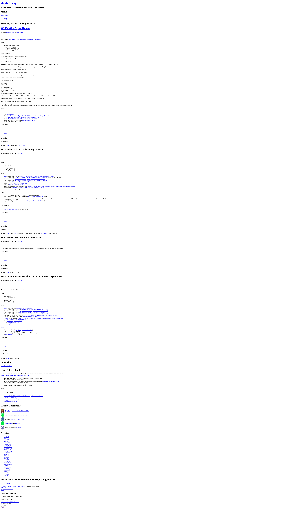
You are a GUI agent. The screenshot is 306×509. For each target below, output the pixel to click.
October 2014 (7, 449)
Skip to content (4, 15)
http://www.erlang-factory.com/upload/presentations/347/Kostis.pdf (40, 315)
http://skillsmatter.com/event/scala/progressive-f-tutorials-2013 (23, 117)
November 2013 (8, 465)
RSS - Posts (7, 483)
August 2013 (7, 470)
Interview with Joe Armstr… (22, 415)
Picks (2, 327)
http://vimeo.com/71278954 (29, 120)
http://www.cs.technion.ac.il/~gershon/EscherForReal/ (27, 201)
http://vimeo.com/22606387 (29, 316)
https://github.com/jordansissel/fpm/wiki (16, 319)
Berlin (16, 179)
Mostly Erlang (8, 3)
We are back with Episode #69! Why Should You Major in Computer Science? (23, 396)
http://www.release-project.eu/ (19, 183)
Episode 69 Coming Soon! (10, 397)
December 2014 (8, 447)
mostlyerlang (19, 32)
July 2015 (6, 437)
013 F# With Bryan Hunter (15, 28)
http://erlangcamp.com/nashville (24, 308)
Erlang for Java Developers (11, 209)
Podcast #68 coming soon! (10, 401)
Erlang (5, 176)
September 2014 (8, 451)
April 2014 (6, 458)
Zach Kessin (44, 233)
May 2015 (6, 439)
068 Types (6, 400)
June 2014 (6, 455)
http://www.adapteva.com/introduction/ (22, 182)
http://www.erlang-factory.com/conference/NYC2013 (34, 309)
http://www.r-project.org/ (11, 334)
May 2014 (6, 457)
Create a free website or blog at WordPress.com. (13, 486)
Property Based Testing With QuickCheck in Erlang (15, 375)
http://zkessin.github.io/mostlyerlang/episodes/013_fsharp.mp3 (25, 39)
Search (2, 388)
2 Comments (21, 145)
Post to (2, 506)
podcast (7, 145)
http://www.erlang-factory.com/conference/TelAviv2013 (33, 180)
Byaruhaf (7, 411)
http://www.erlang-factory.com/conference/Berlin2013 (31, 179)
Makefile (6, 318)
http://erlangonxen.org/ (17, 184)
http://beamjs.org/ (11, 114)
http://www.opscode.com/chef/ (14, 321)
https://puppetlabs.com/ (13, 322)
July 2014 (6, 454)
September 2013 (8, 468)
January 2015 (7, 445)
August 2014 (7, 452)
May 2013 (6, 474)
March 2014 (7, 460)
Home (5, 18)
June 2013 (6, 472)
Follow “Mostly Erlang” (8, 493)
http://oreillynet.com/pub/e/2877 (36, 196)
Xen (10, 184)
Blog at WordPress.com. (7, 489)
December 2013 (8, 464)
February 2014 (7, 461)
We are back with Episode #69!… (20, 411)
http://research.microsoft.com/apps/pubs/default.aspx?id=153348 (28, 187)
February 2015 (7, 444)
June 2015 (6, 438)
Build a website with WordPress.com (10, 502)
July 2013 (6, 471)
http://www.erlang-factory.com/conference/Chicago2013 (33, 177)
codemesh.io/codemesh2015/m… (50, 381)
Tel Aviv (17, 180)
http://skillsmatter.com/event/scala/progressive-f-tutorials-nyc (23, 118)
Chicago (17, 177)
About (5, 19)
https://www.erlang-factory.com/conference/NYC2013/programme (37, 176)
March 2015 (7, 442)
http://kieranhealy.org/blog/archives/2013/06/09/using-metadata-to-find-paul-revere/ (27, 116)
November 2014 (8, 448)
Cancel (2, 507)
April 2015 (6, 441)
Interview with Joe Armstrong (11, 398)
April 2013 (6, 475)
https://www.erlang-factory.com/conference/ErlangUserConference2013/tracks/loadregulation (51, 186)
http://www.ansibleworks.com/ (15, 324)
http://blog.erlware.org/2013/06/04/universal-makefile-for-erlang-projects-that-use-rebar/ (41, 318)
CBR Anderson (9, 415)
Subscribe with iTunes (6, 366)
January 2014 (7, 462)
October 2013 (7, 467)
